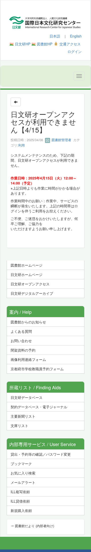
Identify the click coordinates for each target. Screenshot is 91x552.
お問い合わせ (21, 340)
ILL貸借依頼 (20, 501)
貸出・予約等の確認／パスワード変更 (41, 454)
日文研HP (22, 43)
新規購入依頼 (21, 510)
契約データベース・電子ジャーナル (39, 406)
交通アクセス (70, 43)
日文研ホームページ (26, 274)
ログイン (74, 51)
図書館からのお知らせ (28, 321)
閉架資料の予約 (23, 350)
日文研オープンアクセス (30, 283)
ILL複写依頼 (20, 491)
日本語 (55, 36)
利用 (21, 145)
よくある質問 (21, 331)
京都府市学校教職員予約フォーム (37, 368)
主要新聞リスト (23, 416)
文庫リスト (19, 425)
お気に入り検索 (23, 472)
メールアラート (23, 482)
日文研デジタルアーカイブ (32, 293)
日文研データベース (26, 397)
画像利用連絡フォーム (28, 359)
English (76, 36)
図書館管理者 (61, 139)
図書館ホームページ (26, 265)
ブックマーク (21, 463)
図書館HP (44, 43)
